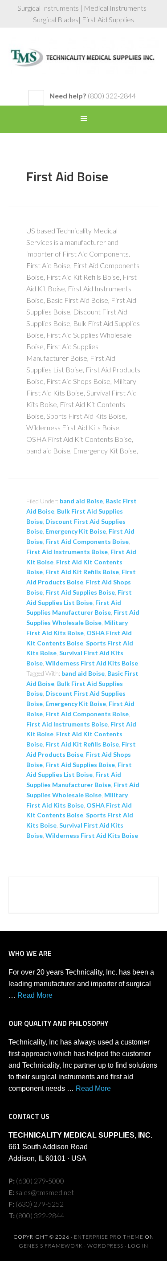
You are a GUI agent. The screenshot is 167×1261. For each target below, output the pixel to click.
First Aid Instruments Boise (67, 551)
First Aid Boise (67, 176)
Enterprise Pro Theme (108, 1236)
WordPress (105, 1245)
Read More (35, 995)
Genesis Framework (51, 1245)
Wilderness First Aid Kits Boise (91, 663)
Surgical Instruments (83, 63)
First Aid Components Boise (87, 541)
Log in (138, 1245)
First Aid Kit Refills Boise (82, 571)
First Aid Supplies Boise (80, 592)
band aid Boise (81, 501)
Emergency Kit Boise (75, 531)
